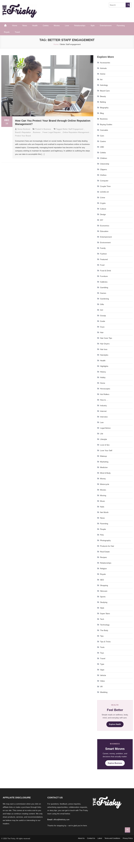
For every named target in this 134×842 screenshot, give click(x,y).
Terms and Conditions (112, 838)
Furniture (104, 276)
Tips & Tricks (105, 642)
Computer (104, 181)
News (24, 25)
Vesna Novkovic (23, 129)
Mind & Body (105, 473)
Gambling (104, 287)
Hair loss (103, 349)
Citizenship (104, 164)
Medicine (104, 467)
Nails (102, 507)
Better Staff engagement (73, 129)
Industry (103, 405)
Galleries (103, 282)
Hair (102, 332)
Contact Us (91, 838)
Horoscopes (105, 389)
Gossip (103, 316)
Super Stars (105, 613)
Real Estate (105, 552)
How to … (104, 400)
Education (104, 231)
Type (102, 664)
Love (67, 25)
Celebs (46, 25)
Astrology (104, 85)
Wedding (103, 692)
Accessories (105, 63)
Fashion (103, 254)
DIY (101, 220)
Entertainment (105, 25)
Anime (102, 74)
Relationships (79, 25)
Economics (104, 226)
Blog (102, 113)
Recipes (103, 557)
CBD (102, 147)
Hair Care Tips (106, 338)
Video (102, 681)
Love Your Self (106, 450)
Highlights (104, 366)
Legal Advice (105, 428)
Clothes (103, 175)
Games (103, 293)
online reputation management (76, 132)
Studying (103, 602)
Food (102, 265)
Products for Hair (107, 546)
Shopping (104, 585)
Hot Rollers (104, 394)
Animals (103, 68)
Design (103, 214)
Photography (105, 540)
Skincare (103, 591)
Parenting (121, 25)
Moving (103, 495)
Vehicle (103, 675)
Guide (102, 321)
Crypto (103, 203)
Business (47, 129)
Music (102, 501)
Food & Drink (105, 271)
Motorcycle (104, 484)
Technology (105, 625)
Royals (7, 32)
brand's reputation (23, 132)
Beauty (103, 96)
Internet (103, 411)
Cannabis (104, 130)
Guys (102, 327)
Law (102, 422)
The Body (104, 630)
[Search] (128, 5)
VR (101, 687)
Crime (102, 197)
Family (103, 248)
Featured (104, 259)
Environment (105, 242)
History (103, 372)
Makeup (103, 456)
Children (103, 158)
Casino (103, 141)
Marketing (104, 462)
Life (101, 434)
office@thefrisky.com (61, 820)
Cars (102, 136)
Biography (104, 108)
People (103, 529)
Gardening (104, 299)
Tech (102, 619)
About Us (81, 838)
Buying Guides (106, 124)
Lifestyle (103, 439)
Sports (102, 597)
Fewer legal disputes (52, 132)
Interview (104, 417)
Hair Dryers (105, 344)
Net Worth (104, 512)
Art (101, 79)
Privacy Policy (128, 838)
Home (14, 25)
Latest (100, 838)
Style (93, 25)
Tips (102, 636)
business (36, 132)
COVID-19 (104, 192)
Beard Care (105, 91)
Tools (102, 647)
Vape (102, 670)
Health (35, 25)
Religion (103, 568)
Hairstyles (104, 355)
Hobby (102, 377)
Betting (103, 102)
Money (103, 479)
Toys (102, 653)
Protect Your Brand (23, 136)
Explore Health (115, 724)
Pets (102, 535)
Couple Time (105, 186)
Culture (103, 209)
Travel (17, 32)
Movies (57, 25)
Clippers (103, 169)
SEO (102, 580)
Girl (101, 310)
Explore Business (115, 763)
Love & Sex (105, 445)
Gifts (102, 304)
